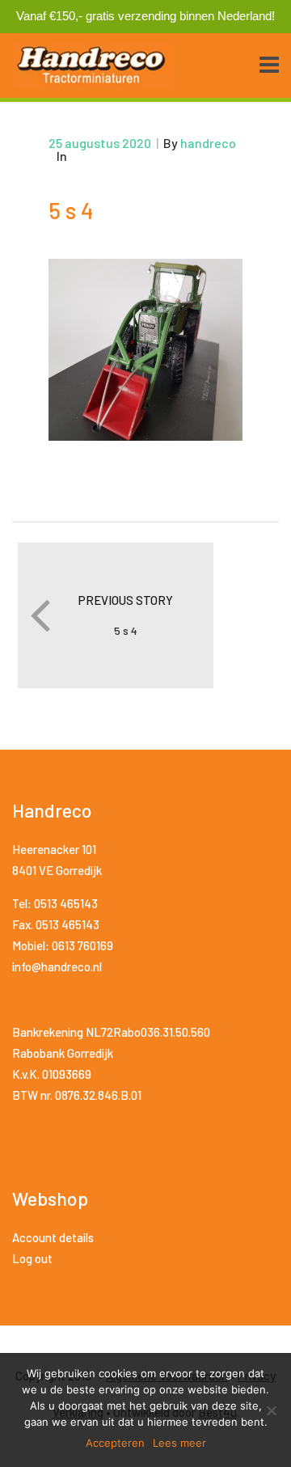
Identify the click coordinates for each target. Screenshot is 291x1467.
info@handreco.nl (57, 966)
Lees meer (179, 1442)
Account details (53, 1237)
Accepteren (115, 1442)
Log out (32, 1258)
